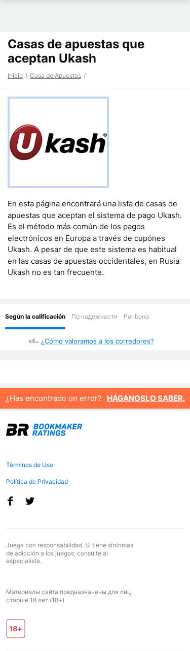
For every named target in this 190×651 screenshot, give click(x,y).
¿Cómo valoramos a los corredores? (97, 341)
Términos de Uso (29, 465)
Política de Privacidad (37, 481)
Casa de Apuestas (55, 75)
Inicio (15, 75)
